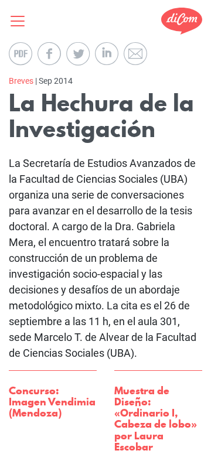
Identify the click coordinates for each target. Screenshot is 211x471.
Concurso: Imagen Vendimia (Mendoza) (52, 401)
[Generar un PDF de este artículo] (20, 54)
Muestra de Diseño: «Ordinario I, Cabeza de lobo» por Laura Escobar (155, 418)
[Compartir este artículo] (49, 54)
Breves (21, 81)
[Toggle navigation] (21, 21)
